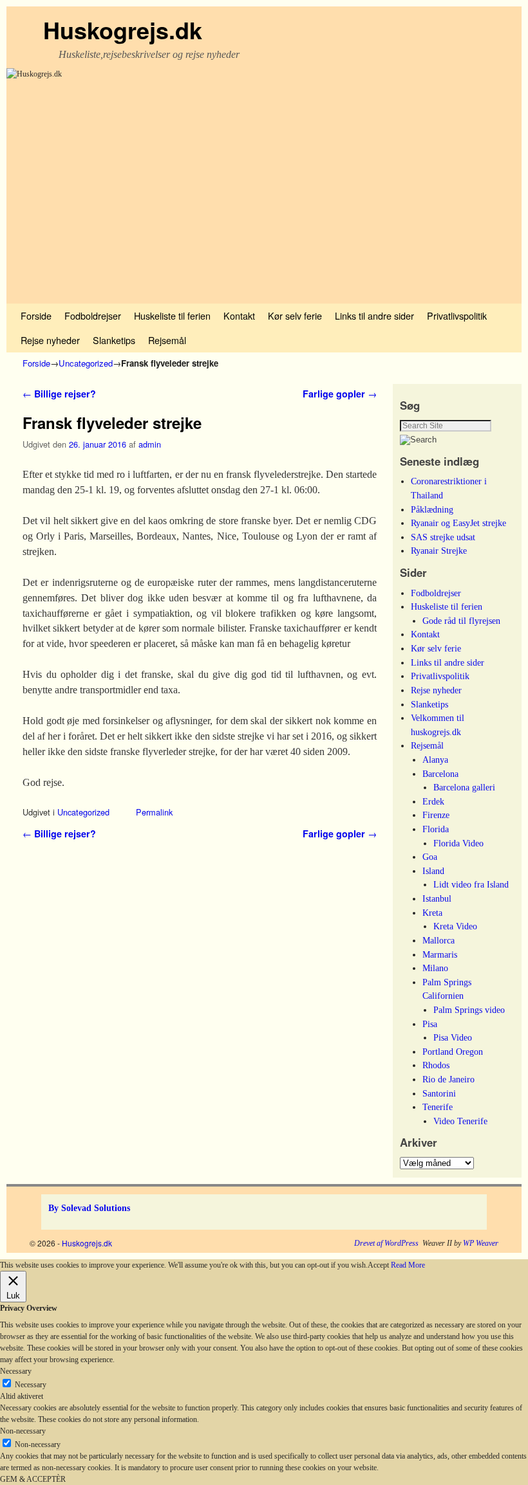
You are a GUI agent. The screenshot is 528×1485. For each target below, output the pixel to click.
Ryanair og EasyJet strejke (458, 523)
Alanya (435, 759)
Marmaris (439, 954)
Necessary (30, 1384)
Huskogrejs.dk (122, 29)
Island (433, 871)
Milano (435, 968)
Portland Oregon (452, 1051)
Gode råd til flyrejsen (461, 620)
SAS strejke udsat (443, 537)
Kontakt (239, 315)
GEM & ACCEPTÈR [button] (33, 1479)
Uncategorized (86, 363)
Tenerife (437, 1107)
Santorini (439, 1093)
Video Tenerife (460, 1121)
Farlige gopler (340, 393)
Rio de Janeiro (448, 1079)
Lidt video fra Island (471, 884)
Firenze (435, 815)
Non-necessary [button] (23, 1430)
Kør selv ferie (295, 315)
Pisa (429, 1024)
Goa (429, 857)
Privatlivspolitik (457, 315)
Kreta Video (455, 926)
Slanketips (114, 340)
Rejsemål (167, 340)
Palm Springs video (469, 1010)
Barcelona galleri (464, 787)
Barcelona (440, 774)
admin (149, 444)
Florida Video (458, 843)
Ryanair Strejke (439, 550)
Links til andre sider (374, 315)
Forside (36, 315)
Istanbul (436, 898)
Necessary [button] (16, 1371)
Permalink (154, 812)
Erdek (433, 801)
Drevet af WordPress (386, 1243)
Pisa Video (452, 1037)
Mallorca (438, 940)
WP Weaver (480, 1243)
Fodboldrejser (92, 315)
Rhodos (435, 1065)
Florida (435, 829)
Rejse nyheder (50, 340)
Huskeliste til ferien (172, 315)
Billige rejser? (59, 393)
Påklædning (432, 509)
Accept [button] (378, 1265)
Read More (408, 1265)
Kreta (432, 912)
